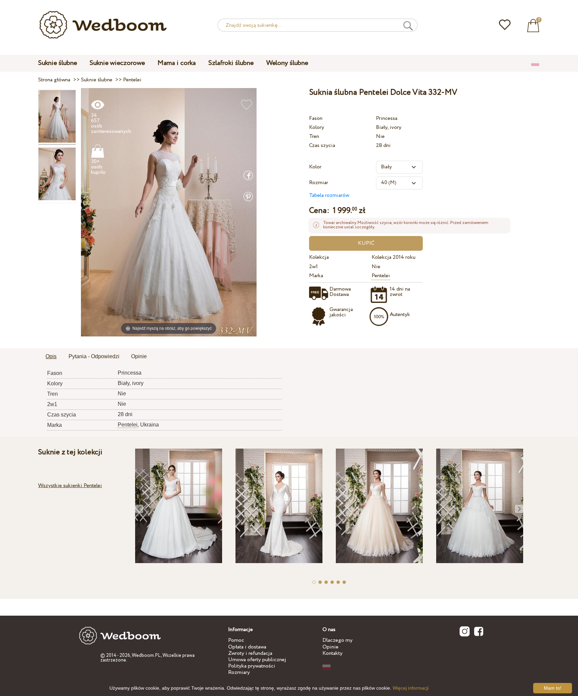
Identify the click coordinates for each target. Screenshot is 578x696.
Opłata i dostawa (247, 647)
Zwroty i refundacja (250, 653)
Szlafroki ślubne (231, 63)
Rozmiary (239, 672)
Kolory (316, 127)
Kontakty (332, 653)
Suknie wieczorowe (117, 63)
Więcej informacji (410, 688)
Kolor (315, 167)
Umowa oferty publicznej (257, 660)
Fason (315, 118)
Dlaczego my (337, 640)
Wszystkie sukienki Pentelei (70, 485)
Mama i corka (177, 63)
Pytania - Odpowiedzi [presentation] (94, 356)
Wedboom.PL (146, 655)
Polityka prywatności (251, 666)
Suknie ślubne (57, 63)
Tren (314, 136)
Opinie (330, 647)
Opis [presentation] (51, 356)
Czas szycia (322, 145)
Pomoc (236, 640)
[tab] (51, 357)
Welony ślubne (287, 63)
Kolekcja (319, 257)
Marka (316, 276)
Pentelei (381, 276)
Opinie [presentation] (139, 356)
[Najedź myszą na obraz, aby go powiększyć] (169, 212)
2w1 (313, 266)
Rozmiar (318, 182)
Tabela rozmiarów (329, 195)
